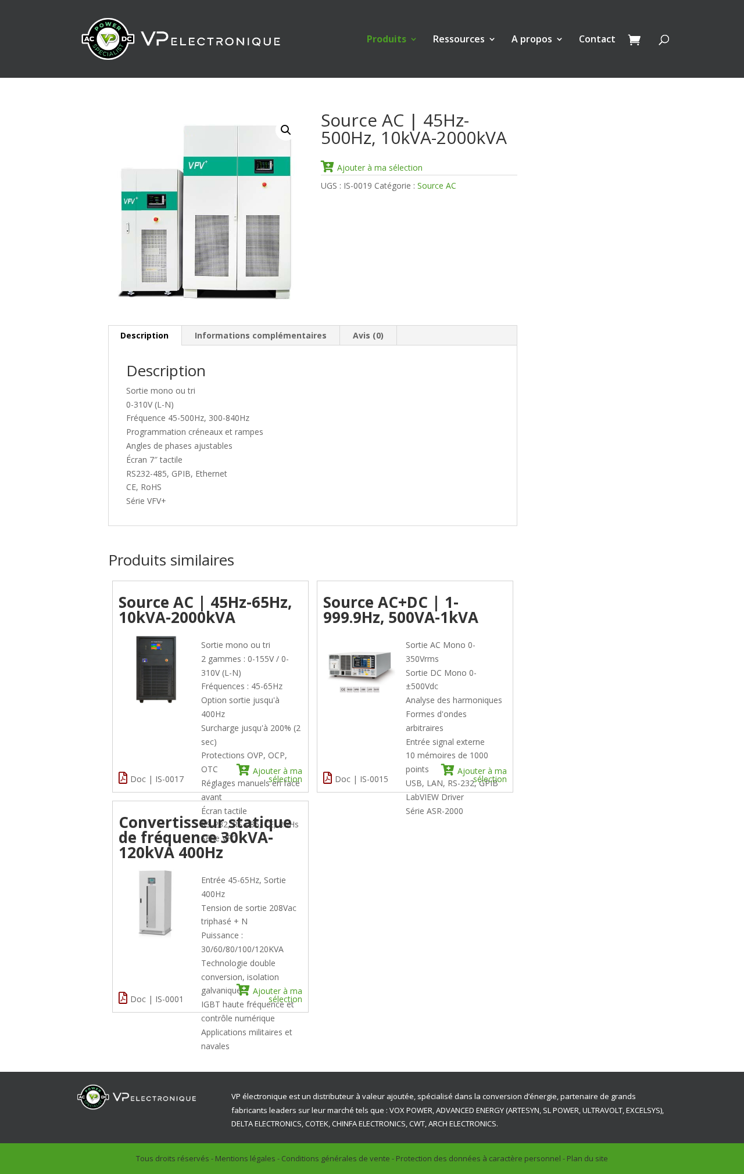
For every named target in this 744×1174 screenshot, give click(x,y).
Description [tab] (144, 335)
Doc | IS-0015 (361, 778)
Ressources (459, 40)
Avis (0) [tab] (368, 335)
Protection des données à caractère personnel (478, 1158)
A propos (532, 40)
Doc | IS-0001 (157, 998)
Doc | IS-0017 (157, 778)
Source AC (436, 185)
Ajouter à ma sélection (380, 167)
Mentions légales (245, 1158)
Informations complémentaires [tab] (261, 335)
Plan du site (587, 1158)
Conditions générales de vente (335, 1158)
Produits (386, 40)
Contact (597, 40)
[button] (286, 130)
